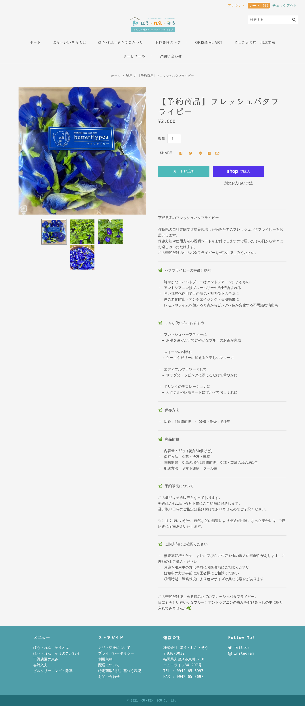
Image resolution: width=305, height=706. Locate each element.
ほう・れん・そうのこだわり (56, 653)
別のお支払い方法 (238, 183)
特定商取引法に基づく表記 (119, 671)
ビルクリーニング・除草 (53, 671)
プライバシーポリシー (116, 653)
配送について (109, 665)
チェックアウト (284, 6)
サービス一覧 (134, 56)
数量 (161, 139)
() (259, 6)
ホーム (35, 42)
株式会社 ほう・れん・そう (185, 647)
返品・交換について (114, 647)
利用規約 (105, 659)
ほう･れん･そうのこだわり (120, 42)
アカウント (236, 6)
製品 (129, 76)
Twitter (241, 647)
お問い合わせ (171, 56)
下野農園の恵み (45, 659)
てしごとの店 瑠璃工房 (255, 42)
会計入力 (40, 665)
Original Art (209, 42)
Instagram (243, 653)
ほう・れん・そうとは (51, 647)
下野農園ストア (168, 42)
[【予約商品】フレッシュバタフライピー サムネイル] (54, 231)
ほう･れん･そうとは (69, 42)
